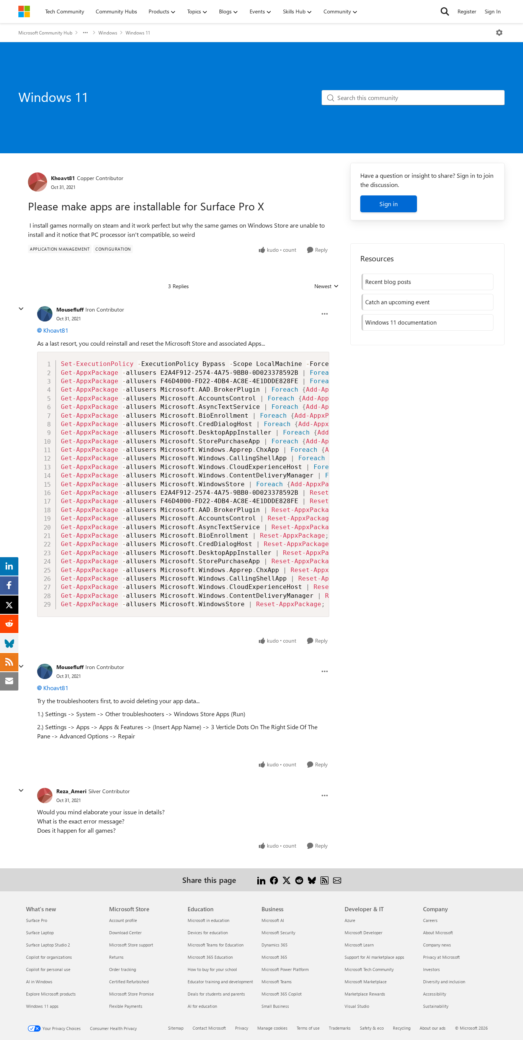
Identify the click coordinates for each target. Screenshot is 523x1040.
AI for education (202, 1006)
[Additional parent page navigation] (85, 32)
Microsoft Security (278, 932)
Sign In (493, 11)
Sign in (388, 204)
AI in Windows (39, 981)
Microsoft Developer (363, 932)
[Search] (444, 11)
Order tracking (122, 969)
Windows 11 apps (42, 1006)
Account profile (123, 920)
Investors (431, 969)
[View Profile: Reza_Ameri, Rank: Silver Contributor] (44, 795)
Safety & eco (372, 1028)
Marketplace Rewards (365, 994)
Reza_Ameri (71, 791)
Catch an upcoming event (397, 302)
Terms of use (308, 1028)
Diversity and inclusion (444, 981)
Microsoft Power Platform (285, 969)
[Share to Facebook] (274, 880)
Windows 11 (138, 33)
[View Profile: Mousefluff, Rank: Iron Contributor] (44, 314)
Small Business (275, 1006)
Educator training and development (220, 981)
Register (467, 11)
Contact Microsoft (209, 1028)
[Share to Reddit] (299, 880)
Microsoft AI (273, 920)
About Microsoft (438, 932)
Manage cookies (272, 1028)
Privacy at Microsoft (441, 957)
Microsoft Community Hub (45, 33)
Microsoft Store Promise (131, 994)
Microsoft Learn (359, 945)
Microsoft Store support (131, 945)
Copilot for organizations (49, 957)
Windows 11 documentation (400, 322)
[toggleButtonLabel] (499, 32)
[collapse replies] (21, 308)
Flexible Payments (125, 1006)
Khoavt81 (63, 178)
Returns (116, 957)
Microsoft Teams (277, 981)
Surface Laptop (40, 932)
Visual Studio (357, 1006)
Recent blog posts (388, 281)
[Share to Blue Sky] (312, 880)
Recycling (401, 1028)
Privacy (241, 1028)
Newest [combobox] (326, 286)
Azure (350, 920)
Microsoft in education (208, 920)
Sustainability (435, 1006)
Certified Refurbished (129, 981)
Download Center (125, 932)
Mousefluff (69, 309)
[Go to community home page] (24, 11)
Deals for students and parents (216, 994)
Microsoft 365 (274, 957)
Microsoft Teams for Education (216, 945)
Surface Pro (36, 920)
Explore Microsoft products (51, 994)
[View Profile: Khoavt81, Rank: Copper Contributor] (37, 182)
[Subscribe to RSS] (324, 880)
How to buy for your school (212, 969)
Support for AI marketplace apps (374, 957)
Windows (107, 33)
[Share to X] (287, 880)
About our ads (433, 1028)
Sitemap (175, 1028)
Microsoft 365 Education (210, 957)
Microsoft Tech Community (369, 969)
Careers (430, 920)
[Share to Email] (337, 880)
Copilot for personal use (48, 969)
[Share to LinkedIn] (261, 880)
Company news (437, 945)
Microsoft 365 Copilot (282, 994)
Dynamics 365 (275, 945)
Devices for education (208, 932)
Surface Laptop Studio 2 (48, 945)
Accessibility (434, 994)
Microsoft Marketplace (366, 981)
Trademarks (340, 1028)
